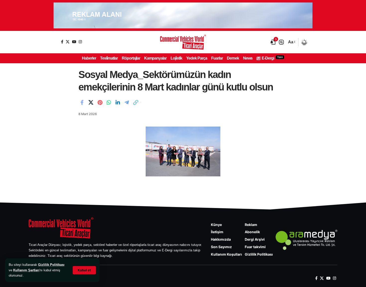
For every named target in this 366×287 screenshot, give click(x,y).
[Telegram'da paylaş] (126, 102)
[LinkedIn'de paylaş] (117, 102)
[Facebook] (62, 42)
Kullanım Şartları (26, 270)
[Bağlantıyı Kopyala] (135, 102)
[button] (84, 270)
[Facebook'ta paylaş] (81, 102)
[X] (67, 42)
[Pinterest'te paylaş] (99, 102)
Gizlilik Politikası (51, 265)
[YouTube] (74, 42)
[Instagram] (80, 42)
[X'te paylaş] (90, 102)
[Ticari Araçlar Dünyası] (183, 42)
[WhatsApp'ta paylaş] (108, 102)
